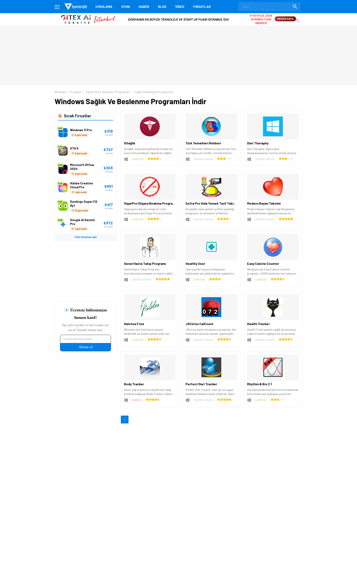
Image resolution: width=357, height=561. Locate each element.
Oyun (125, 6)
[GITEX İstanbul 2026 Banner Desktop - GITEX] (178, 15)
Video (179, 6)
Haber (144, 6)
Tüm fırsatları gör (85, 237)
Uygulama (103, 6)
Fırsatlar (202, 6)
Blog (162, 6)
